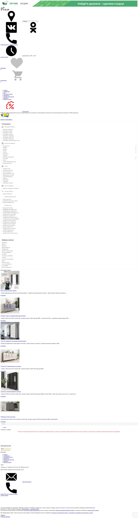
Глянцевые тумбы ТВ (8, 137)
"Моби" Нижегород (7, 251)
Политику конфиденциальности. (32, 510)
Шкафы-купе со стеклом (9, 228)
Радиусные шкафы (8, 208)
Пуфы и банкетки (7, 193)
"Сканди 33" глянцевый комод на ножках (11, 366)
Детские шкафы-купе (8, 202)
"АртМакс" (5, 242)
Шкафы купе (6, 146)
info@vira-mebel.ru (26, 481)
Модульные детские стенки (10, 201)
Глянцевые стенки (7, 132)
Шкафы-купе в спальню (9, 225)
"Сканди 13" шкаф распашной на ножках (11, 391)
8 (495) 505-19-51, (5, 44)
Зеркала (5, 178)
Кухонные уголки (7, 163)
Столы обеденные (7, 176)
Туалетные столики (8, 183)
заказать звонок (4, 57)
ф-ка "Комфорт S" (7, 267)
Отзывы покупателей (8, 96)
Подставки (6, 179)
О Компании (6, 91)
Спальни (5, 155)
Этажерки (5, 181)
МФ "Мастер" (5, 262)
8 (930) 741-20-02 (13, 44)
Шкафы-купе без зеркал (9, 220)
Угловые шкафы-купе (8, 230)
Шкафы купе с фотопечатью (10, 233)
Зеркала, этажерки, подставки (11, 188)
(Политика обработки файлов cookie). (65, 510)
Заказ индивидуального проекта (8, 290)
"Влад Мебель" (6, 247)
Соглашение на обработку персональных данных (81, 512)
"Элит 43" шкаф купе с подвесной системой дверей (13, 341)
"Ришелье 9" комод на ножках (8, 416)
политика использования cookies (59, 512)
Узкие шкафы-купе (8, 231)
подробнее (3, 295)
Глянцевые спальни (8, 134)
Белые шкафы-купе (8, 226)
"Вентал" (4, 246)
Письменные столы (8, 170)
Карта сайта (3, 509)
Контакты (5, 98)
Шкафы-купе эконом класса (10, 217)
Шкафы (5, 147)
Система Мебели (7, 264)
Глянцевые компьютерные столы (11, 140)
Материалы (6, 95)
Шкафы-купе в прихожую (9, 222)
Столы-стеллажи (7, 172)
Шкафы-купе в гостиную (9, 223)
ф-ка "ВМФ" (5, 265)
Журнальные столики (8, 175)
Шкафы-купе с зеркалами (9, 214)
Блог (4, 92)
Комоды (5, 149)
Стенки (5, 152)
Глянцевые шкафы (7, 131)
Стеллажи (5, 158)
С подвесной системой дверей (11, 219)
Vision (3, 260)
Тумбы (4, 150)
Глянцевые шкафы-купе (9, 215)
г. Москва (25, 21)
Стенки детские (7, 199)
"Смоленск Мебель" (7, 255)
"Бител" (4, 244)
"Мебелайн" (5, 249)
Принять (3, 515)
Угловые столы (6, 168)
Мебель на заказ (7, 99)
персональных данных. (93, 510)
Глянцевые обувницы (8, 139)
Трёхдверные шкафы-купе (10, 211)
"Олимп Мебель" (6, 252)
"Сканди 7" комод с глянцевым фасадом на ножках (13, 315)
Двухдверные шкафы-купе (10, 209)
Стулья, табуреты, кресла (9, 161)
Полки (4, 160)
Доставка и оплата (8, 94)
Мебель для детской (8, 157)
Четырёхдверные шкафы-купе (11, 212)
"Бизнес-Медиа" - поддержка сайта (30, 509)
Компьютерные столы (8, 173)
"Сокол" (4, 257)
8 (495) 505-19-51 (5, 494)
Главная (5, 90)
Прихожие (5, 153)
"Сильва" (4, 254)
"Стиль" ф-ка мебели (7, 259)
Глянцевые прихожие (8, 135)
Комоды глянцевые (8, 129)
